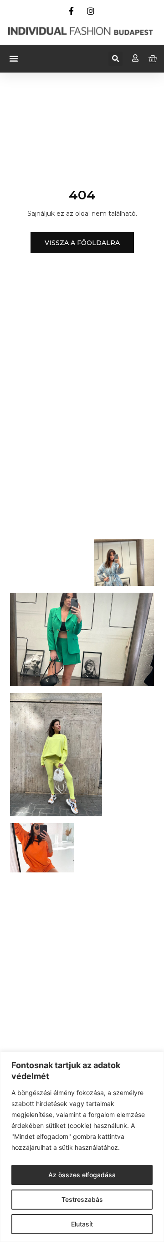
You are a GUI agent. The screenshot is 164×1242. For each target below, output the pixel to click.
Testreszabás (82, 1199)
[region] (82, 1147)
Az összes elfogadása (82, 1175)
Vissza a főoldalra (82, 243)
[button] (13, 58)
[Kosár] (152, 58)
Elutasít (82, 1224)
